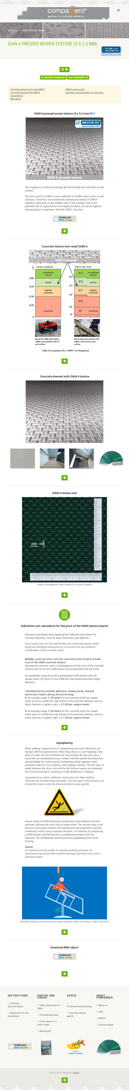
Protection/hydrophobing (79, 1006)
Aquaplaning (16, 95)
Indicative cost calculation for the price (84, 92)
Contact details (105, 1024)
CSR (100, 1012)
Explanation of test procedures (18, 1014)
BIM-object (15, 99)
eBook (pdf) (45, 1031)
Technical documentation (15, 1005)
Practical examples (48, 1015)
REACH (102, 1018)
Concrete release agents (76, 1014)
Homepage (13, 30)
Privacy (76, 1073)
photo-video (43, 1024)
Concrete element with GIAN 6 (25, 92)
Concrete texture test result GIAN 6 (27, 89)
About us (102, 1005)
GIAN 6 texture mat (74, 89)
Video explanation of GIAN (48, 1007)
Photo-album (46, 1021)
